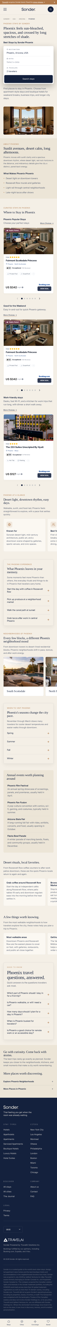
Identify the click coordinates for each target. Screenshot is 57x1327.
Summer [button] (11, 741)
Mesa (16, 451)
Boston (33, 1158)
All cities (7, 1191)
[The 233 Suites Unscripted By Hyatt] (28, 427)
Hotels (6, 1130)
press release (38, 2)
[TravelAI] (13, 1240)
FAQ (32, 1196)
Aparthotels (8, 1134)
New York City (36, 1130)
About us (34, 1187)
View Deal (44, 289)
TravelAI (5, 2)
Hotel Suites (9, 1158)
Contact (34, 1191)
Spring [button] (10, 733)
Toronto (34, 1167)
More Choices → (47, 223)
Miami (33, 1163)
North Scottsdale (20, 264)
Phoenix (10, 264)
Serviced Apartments (13, 1144)
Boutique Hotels (11, 1148)
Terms (6, 1215)
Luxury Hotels (9, 1153)
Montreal (34, 1139)
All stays (7, 1187)
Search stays (28, 79)
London (33, 1153)
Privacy (6, 1211)
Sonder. (12, 1259)
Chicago (34, 1172)
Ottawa (33, 1144)
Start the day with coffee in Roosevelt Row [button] (25, 590)
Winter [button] (10, 758)
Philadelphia (36, 1148)
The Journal (9, 1196)
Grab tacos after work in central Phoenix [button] (22, 619)
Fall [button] (8, 750)
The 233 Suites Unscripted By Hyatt (24, 447)
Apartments (8, 1139)
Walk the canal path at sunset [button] (21, 610)
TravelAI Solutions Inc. (30, 1245)
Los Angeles (36, 1134)
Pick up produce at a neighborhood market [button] (24, 600)
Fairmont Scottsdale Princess (21, 260)
